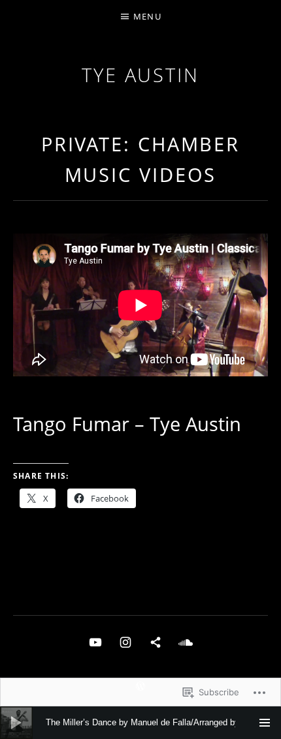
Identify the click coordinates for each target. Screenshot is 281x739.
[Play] (16, 722)
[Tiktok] (155, 641)
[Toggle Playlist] (264, 722)
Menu (147, 16)
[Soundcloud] (185, 641)
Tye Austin (140, 74)
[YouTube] (95, 641)
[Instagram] (125, 641)
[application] (140, 722)
